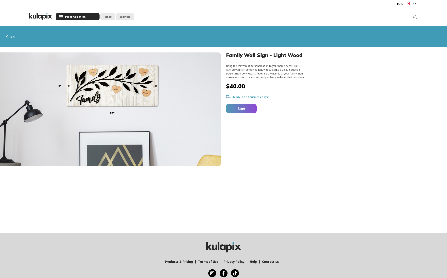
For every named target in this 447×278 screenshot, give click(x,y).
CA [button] (413, 3)
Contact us (270, 261)
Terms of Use (208, 261)
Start (241, 108)
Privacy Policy (234, 261)
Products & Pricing (179, 261)
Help (253, 261)
